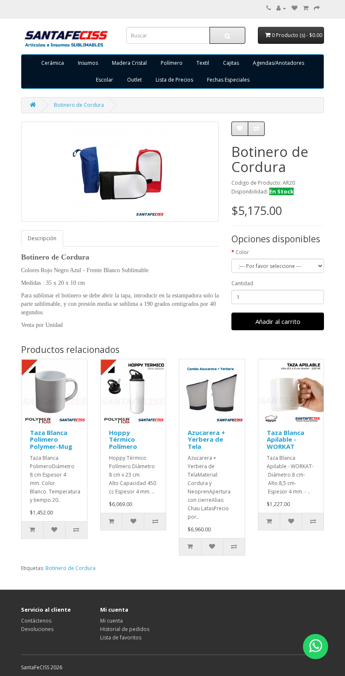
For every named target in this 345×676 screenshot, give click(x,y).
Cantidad (242, 283)
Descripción (42, 238)
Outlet (134, 79)
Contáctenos (36, 620)
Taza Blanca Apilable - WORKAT (285, 439)
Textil (202, 62)
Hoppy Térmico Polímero (123, 439)
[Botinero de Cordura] (120, 172)
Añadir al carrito (277, 321)
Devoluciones (37, 629)
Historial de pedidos (124, 629)
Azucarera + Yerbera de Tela (206, 439)
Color (242, 252)
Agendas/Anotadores (278, 62)
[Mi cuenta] (281, 8)
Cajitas (231, 62)
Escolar (104, 79)
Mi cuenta (111, 620)
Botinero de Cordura (79, 105)
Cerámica (52, 62)
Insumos (88, 62)
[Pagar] (317, 8)
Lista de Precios (174, 79)
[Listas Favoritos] (294, 8)
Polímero (172, 62)
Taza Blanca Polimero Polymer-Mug (51, 439)
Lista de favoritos (120, 637)
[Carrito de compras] (305, 8)
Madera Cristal (129, 62)
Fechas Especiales (228, 79)
